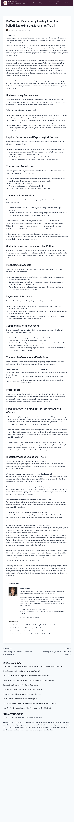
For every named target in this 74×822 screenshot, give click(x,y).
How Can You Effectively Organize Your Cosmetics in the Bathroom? (29, 630)
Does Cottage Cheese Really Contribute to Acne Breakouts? (17, 651)
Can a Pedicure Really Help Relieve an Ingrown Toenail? (25, 628)
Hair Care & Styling (24, 30)
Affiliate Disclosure (59, 2)
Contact (67, 3)
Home (28, 3)
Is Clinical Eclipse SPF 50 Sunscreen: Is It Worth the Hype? (22, 694)
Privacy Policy (51, 2)
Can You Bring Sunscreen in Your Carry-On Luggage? (20, 685)
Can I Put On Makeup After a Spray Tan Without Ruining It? (23, 689)
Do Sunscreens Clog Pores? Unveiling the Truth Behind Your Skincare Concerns (29, 703)
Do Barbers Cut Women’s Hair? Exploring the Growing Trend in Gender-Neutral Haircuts (34, 625)
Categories (42, 3)
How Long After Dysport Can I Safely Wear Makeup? (56, 651)
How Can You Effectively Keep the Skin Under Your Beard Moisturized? (27, 708)
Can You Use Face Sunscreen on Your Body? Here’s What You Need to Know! (31, 633)
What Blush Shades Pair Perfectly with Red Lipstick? (20, 699)
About (34, 3)
